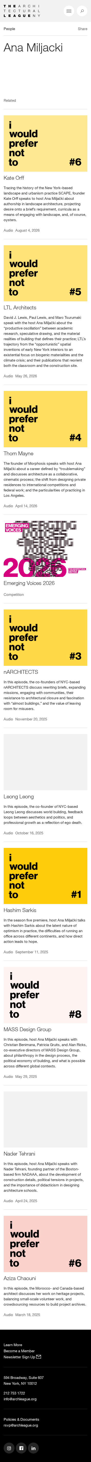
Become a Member (19, 1351)
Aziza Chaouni (20, 1278)
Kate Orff (14, 177)
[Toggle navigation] (69, 11)
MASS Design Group (27, 1029)
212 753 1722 (14, 1393)
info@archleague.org (20, 1399)
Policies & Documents (21, 1419)
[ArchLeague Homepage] (22, 10)
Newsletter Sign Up (20, 1357)
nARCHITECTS (21, 671)
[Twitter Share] (68, 29)
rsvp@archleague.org (21, 1425)
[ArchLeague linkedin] (34, 1449)
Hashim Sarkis (20, 910)
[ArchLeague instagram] (10, 1449)
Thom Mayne (18, 453)
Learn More (13, 1345)
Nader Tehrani (19, 1153)
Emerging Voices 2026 (29, 583)
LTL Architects (20, 307)
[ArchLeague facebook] (22, 1449)
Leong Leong (19, 796)
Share (82, 28)
